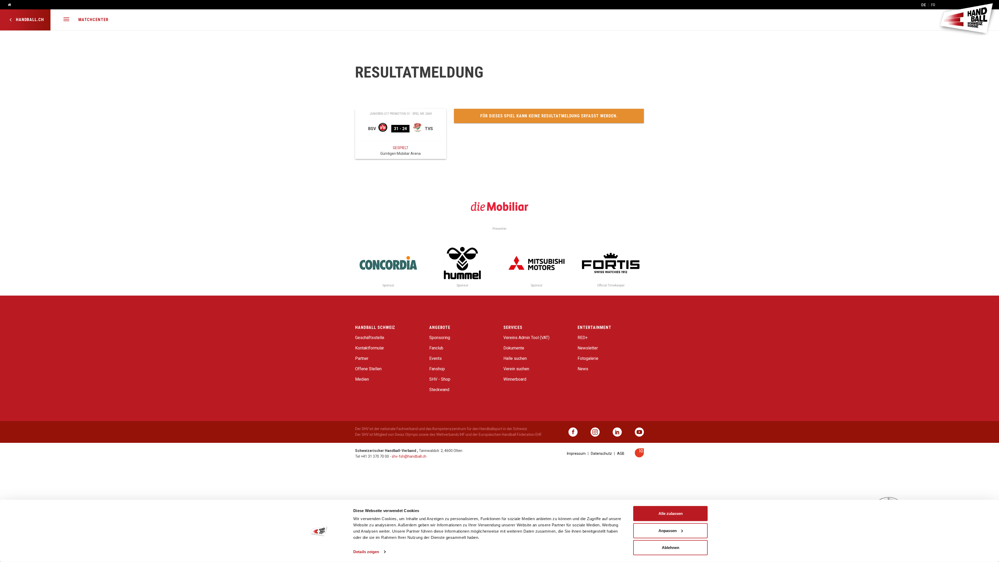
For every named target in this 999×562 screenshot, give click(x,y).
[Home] (7, 5)
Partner (361, 358)
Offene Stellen (368, 368)
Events (435, 358)
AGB (620, 453)
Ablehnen (670, 547)
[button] (66, 19)
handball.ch (29, 19)
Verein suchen (516, 368)
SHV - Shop (439, 379)
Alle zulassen (670, 513)
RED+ (583, 337)
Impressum (576, 453)
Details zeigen (366, 552)
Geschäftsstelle (369, 337)
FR (933, 5)
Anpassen (667, 530)
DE (923, 5)
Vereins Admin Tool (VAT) (526, 337)
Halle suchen (515, 358)
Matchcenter (93, 19)
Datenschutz (601, 453)
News (583, 368)
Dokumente (513, 348)
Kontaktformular (369, 348)
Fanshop (437, 368)
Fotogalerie (588, 358)
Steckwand (439, 389)
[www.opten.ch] (639, 456)
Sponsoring (439, 337)
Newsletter (588, 348)
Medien (362, 379)
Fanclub (436, 348)
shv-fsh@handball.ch (409, 456)
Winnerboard (514, 379)
